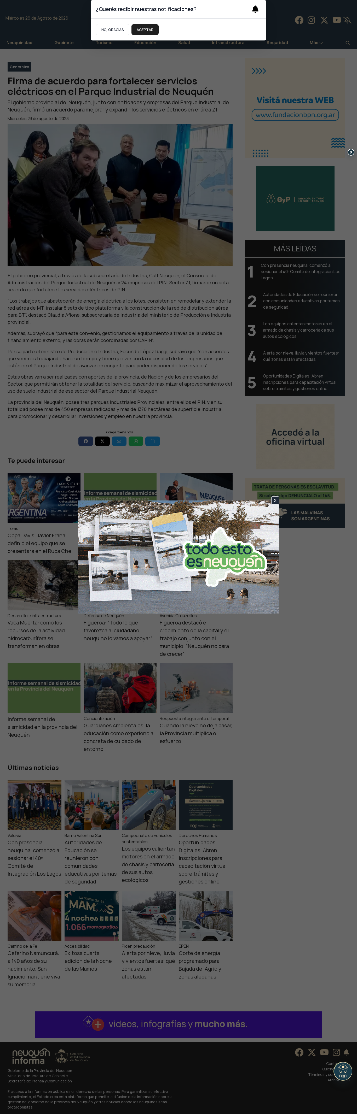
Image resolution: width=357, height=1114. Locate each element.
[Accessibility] (342, 1071)
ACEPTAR (145, 29)
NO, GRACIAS (112, 29)
